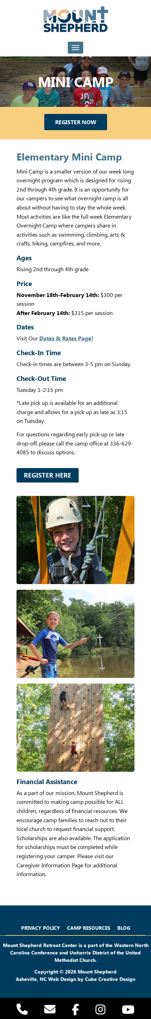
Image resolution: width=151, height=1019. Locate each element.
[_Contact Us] (49, 1011)
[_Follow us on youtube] (128, 1010)
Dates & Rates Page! (66, 338)
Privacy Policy (40, 927)
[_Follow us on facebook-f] (75, 1010)
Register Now (75, 122)
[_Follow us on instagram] (100, 1010)
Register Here (47, 475)
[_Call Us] (22, 1011)
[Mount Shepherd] (75, 19)
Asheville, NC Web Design (46, 979)
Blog (123, 927)
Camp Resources (88, 927)
